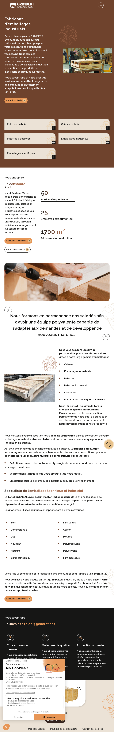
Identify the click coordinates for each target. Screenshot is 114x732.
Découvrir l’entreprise (16, 241)
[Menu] (101, 5)
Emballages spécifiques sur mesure (84, 399)
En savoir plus (54, 128)
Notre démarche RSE (15, 250)
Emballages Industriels (77, 371)
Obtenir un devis (14, 100)
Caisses (68, 364)
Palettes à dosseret (75, 385)
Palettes (69, 378)
